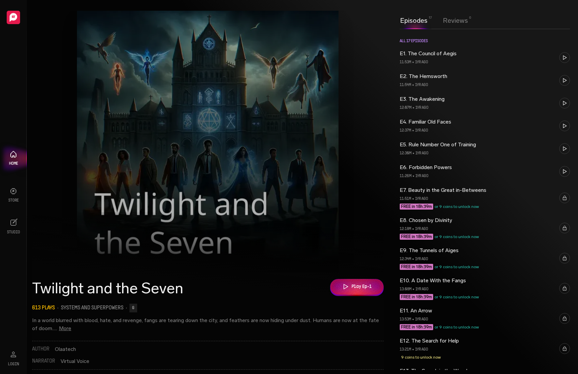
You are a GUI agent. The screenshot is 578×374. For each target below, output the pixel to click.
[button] (485, 57)
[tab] (414, 20)
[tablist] (434, 20)
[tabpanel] (485, 201)
